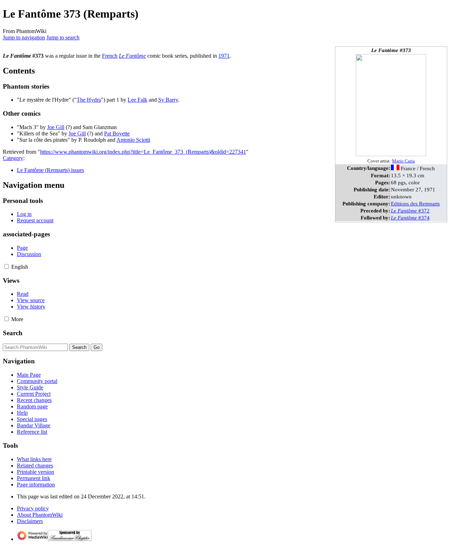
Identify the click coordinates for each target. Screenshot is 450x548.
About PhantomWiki (40, 515)
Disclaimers (30, 521)
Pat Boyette (117, 133)
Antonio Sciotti (133, 140)
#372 (410, 211)
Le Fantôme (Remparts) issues (50, 170)
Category (13, 158)
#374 (410, 218)
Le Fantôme (132, 56)
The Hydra (89, 100)
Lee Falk (137, 100)
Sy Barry (168, 100)
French (109, 56)
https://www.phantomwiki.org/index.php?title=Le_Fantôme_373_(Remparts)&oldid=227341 (143, 152)
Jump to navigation (24, 37)
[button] (6, 266)
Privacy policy (33, 508)
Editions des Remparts (415, 203)
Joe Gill (55, 127)
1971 (224, 56)
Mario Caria (403, 161)
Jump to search (62, 37)
